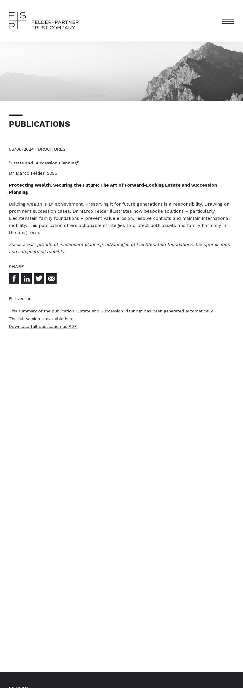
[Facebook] (14, 278)
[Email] (51, 278)
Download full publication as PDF (43, 326)
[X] (39, 278)
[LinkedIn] (26, 278)
